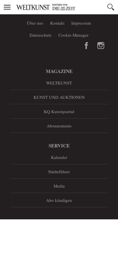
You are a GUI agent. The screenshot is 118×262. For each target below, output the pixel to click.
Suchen (111, 7)
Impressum (81, 23)
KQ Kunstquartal (59, 111)
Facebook (86, 45)
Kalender (59, 157)
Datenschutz (41, 35)
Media (59, 186)
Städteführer (59, 171)
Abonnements (59, 126)
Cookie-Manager (73, 35)
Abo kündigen (59, 200)
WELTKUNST (59, 83)
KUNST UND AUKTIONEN (59, 97)
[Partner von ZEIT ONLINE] (66, 7)
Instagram (101, 45)
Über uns (35, 23)
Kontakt (57, 23)
